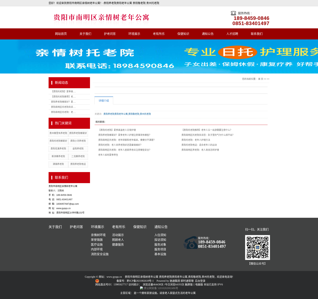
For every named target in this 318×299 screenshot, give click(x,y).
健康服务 (118, 244)
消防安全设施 (100, 254)
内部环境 (97, 249)
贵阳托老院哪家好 (58, 141)
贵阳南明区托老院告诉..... (63, 107)
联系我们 (257, 33)
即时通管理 (187, 280)
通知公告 (208, 33)
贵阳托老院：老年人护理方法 (195, 140)
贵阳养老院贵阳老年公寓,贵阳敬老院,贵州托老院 (127, 114)
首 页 (260, 79)
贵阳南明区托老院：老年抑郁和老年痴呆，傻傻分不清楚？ (127, 140)
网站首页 (61, 33)
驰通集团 (175, 280)
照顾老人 (118, 239)
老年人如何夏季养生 (108, 155)
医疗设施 (97, 244)
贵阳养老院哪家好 (78, 133)
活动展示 (118, 235)
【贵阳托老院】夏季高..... (63, 91)
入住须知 (160, 235)
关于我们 (85, 33)
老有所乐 (159, 33)
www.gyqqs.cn (114, 276)
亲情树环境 (98, 235)
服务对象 (160, 244)
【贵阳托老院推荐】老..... (63, 96)
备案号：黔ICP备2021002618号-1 (135, 280)
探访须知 (160, 239)
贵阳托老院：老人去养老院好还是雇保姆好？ (120, 145)
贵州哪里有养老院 (58, 133)
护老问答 (110, 33)
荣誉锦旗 (97, 239)
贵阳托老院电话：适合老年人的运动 (199, 145)
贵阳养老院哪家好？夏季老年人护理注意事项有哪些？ (124, 135)
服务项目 (160, 249)
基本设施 (160, 254)
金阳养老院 (78, 148)
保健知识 (183, 33)
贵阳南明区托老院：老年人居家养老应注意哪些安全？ (124, 150)
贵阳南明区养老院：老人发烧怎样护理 (200, 150)
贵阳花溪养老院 (58, 148)
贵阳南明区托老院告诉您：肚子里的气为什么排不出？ (207, 135)
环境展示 (134, 33)
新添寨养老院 (58, 156)
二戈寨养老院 (78, 156)
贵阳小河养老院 (78, 141)
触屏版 (189, 284)
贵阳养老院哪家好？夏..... (63, 102)
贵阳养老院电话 (78, 164)
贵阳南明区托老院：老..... (63, 112)
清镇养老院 (58, 164)
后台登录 (200, 280)
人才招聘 (232, 33)
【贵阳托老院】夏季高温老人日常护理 (117, 130)
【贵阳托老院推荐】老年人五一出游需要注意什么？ (206, 130)
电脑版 (199, 284)
